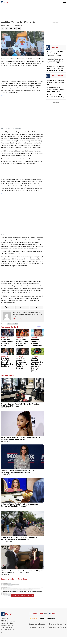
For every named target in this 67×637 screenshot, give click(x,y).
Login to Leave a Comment (22, 596)
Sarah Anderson (5, 408)
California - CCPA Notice (61, 627)
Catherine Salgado (6, 541)
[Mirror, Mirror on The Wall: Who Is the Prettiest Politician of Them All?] (22, 390)
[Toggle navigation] (64, 2)
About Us (41, 624)
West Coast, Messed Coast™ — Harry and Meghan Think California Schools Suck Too (22, 572)
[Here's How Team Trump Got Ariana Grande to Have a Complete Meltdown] (22, 423)
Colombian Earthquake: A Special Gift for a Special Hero (55, 82)
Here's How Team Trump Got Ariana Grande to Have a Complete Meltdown (20, 438)
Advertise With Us (52, 624)
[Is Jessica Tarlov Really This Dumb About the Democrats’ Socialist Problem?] (22, 490)
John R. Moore (5, 25)
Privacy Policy (61, 624)
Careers (41, 627)
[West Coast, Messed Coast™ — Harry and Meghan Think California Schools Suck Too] (22, 557)
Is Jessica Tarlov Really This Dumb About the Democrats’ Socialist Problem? (19, 505)
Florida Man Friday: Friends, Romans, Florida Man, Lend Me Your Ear (55, 89)
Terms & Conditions (52, 627)
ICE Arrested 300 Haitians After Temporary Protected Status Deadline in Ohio (19, 538)
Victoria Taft (5, 574)
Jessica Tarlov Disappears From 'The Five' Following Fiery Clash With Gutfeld (18, 472)
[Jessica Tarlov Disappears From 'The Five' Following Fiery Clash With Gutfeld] (22, 457)
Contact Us (33, 624)
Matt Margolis (5, 441)
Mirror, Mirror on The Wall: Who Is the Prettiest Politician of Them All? (20, 405)
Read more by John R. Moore (22, 319)
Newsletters (33, 627)
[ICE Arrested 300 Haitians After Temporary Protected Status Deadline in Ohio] (22, 523)
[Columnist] (7, 316)
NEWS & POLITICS (13, 324)
